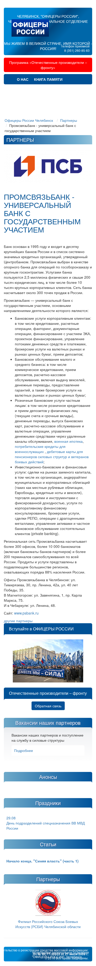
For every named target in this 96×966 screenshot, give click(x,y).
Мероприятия (31, 99)
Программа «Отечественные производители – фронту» (48, 65)
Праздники (61, 99)
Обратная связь (48, 705)
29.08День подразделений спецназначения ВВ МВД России (45, 823)
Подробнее (23, 750)
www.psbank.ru (26, 613)
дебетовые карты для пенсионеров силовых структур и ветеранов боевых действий (52, 456)
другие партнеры (18, 620)
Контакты (56, 110)
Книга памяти (48, 79)
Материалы (28, 110)
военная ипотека (68, 441)
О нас (22, 79)
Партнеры (64, 89)
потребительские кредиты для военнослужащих (40, 449)
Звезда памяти (32, 89)
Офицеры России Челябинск (29, 120)
